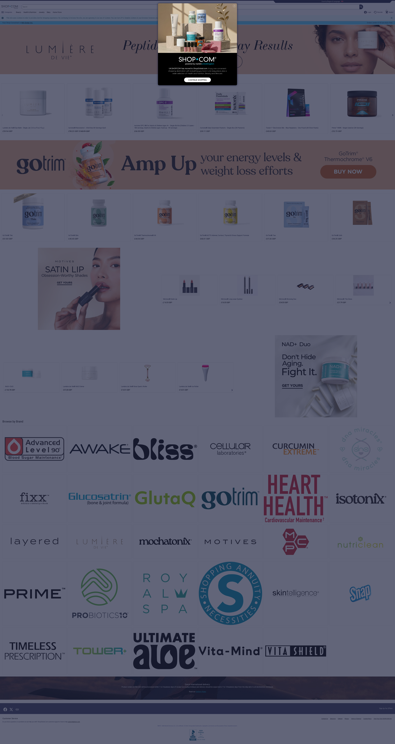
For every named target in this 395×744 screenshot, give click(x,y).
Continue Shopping (197, 79)
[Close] (234, 6)
